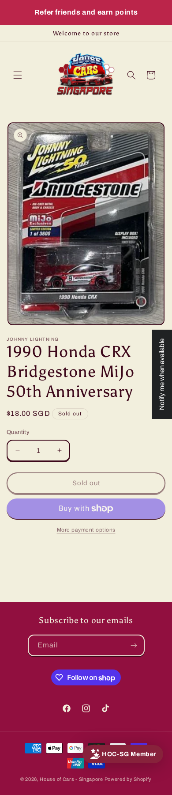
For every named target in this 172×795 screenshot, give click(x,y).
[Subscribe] (134, 645)
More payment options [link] (86, 530)
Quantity (18, 432)
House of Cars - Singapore (71, 779)
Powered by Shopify (128, 779)
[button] (17, 75)
